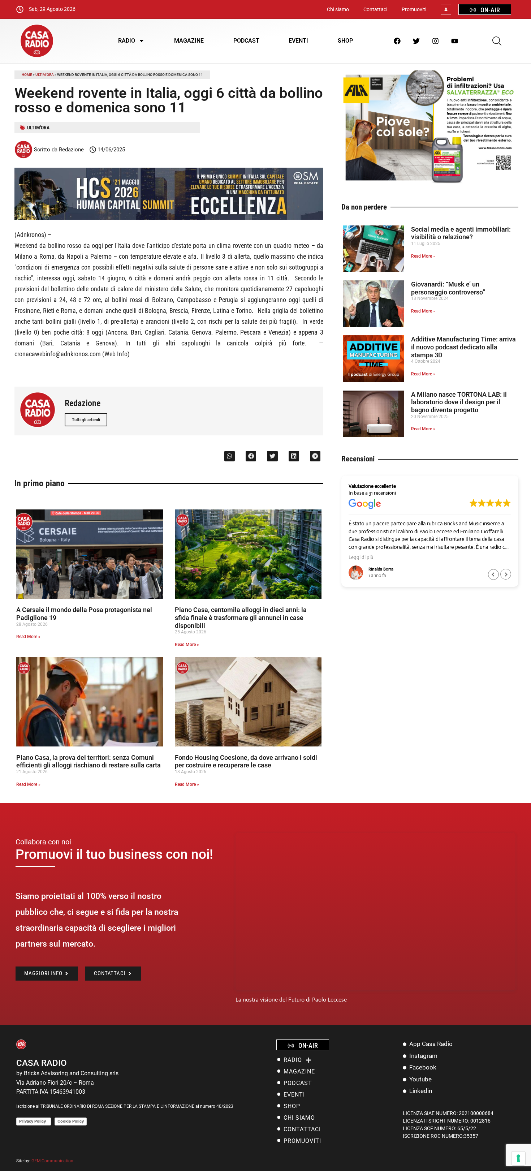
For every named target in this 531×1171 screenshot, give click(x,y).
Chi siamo (338, 9)
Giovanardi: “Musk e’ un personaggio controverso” (448, 288)
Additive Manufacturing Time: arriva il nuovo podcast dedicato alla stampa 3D (463, 346)
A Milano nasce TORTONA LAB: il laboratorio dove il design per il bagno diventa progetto (459, 402)
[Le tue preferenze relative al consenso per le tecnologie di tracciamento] (518, 1158)
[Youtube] (455, 41)
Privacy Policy (33, 1121)
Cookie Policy (70, 1121)
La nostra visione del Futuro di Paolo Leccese (291, 999)
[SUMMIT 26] (168, 217)
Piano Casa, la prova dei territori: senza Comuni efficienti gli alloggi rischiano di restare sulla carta (88, 761)
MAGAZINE (189, 40)
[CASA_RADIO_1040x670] (429, 182)
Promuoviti (414, 9)
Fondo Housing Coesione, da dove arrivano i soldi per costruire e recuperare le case (246, 761)
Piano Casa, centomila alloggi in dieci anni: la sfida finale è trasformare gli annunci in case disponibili (241, 617)
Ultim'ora (44, 75)
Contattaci (375, 9)
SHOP (345, 40)
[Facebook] (397, 41)
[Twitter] (416, 41)
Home (27, 75)
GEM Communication (52, 1160)
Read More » (28, 636)
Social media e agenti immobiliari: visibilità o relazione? (461, 233)
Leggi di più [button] (361, 557)
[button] (229, 456)
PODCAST (246, 40)
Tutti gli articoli (86, 419)
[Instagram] (435, 41)
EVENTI (298, 40)
